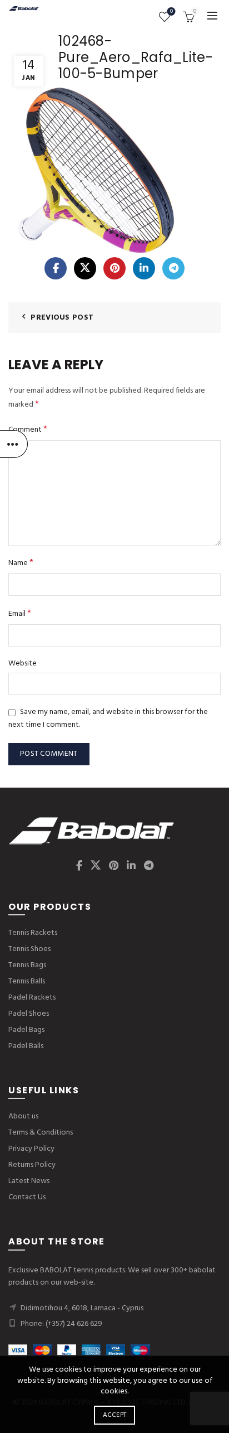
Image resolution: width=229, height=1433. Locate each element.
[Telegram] (173, 268)
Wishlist (171, 12)
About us (23, 1116)
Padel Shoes (28, 1013)
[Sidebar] (14, 444)
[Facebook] (55, 268)
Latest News (28, 1181)
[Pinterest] (114, 268)
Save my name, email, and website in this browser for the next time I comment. (108, 718)
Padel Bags (26, 1030)
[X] (85, 268)
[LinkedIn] (144, 268)
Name (20, 563)
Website (22, 664)
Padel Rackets (32, 997)
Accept (115, 1415)
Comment (27, 430)
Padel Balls (25, 1046)
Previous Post (62, 317)
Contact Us (27, 1197)
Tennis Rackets (32, 933)
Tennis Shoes (29, 949)
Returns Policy (32, 1165)
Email (19, 614)
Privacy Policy (31, 1148)
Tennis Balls (26, 981)
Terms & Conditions (40, 1132)
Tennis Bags (27, 965)
